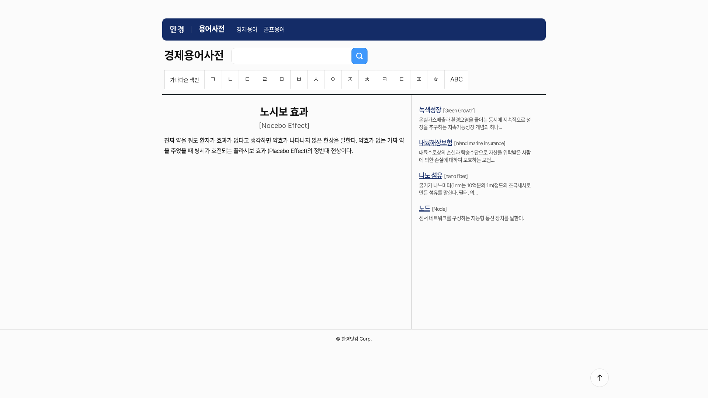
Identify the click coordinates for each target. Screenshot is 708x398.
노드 (424, 208)
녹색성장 (430, 110)
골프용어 (274, 29)
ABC (456, 79)
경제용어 (247, 29)
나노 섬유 (430, 175)
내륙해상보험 (435, 143)
